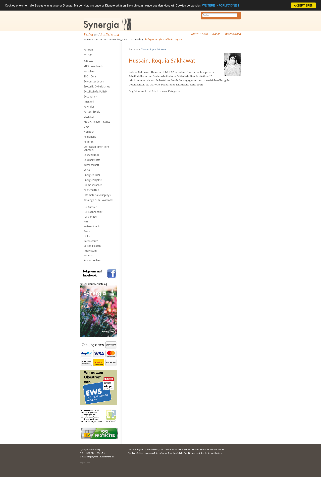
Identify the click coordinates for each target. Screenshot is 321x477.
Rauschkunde (91, 155)
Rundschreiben (92, 260)
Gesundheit (90, 96)
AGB (86, 221)
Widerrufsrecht (92, 226)
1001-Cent (90, 76)
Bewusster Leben (94, 81)
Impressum (90, 250)
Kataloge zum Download (98, 200)
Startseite (133, 49)
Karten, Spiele (92, 111)
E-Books (88, 61)
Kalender (89, 106)
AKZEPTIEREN (303, 5)
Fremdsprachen (93, 185)
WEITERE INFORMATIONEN (220, 5)
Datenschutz (91, 241)
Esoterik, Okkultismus (97, 86)
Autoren (88, 49)
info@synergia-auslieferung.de (163, 39)
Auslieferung (109, 34)
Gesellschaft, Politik (95, 91)
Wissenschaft (91, 165)
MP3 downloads (93, 66)
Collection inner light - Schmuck (97, 148)
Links (87, 236)
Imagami (89, 101)
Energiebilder (92, 175)
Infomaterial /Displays (97, 195)
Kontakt (88, 255)
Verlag (88, 34)
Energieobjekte (93, 180)
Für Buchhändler (93, 211)
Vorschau (89, 71)
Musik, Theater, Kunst (97, 121)
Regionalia (90, 136)
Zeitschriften (91, 190)
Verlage (88, 54)
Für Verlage (90, 216)
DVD (86, 126)
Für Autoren (90, 207)
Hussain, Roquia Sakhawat (153, 49)
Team (87, 231)
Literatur (89, 116)
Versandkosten (92, 245)
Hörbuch (89, 131)
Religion (88, 141)
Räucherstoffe (92, 160)
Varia (87, 170)
